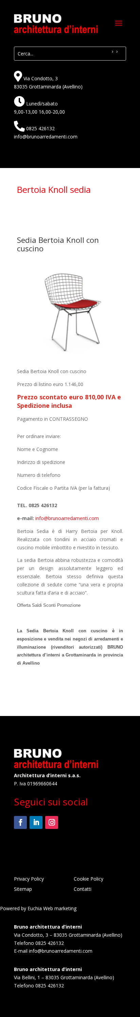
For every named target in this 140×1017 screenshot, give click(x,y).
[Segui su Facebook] (20, 822)
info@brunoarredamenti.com (45, 136)
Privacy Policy (29, 879)
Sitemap (23, 889)
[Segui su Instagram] (51, 822)
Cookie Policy (88, 879)
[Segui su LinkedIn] (36, 822)
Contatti (82, 889)
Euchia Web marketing (52, 908)
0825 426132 (40, 128)
